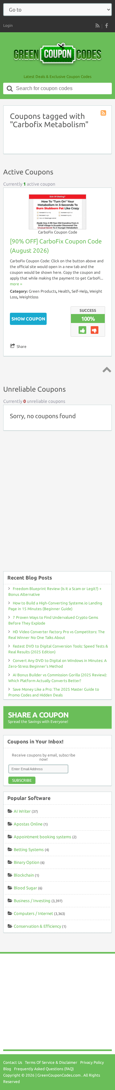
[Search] (9, 88)
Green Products (42, 291)
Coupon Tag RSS (104, 113)
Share (22, 346)
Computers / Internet (33, 913)
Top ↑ (105, 369)
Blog (7, 1069)
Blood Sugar (25, 888)
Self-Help (80, 291)
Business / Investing (32, 900)
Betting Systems (29, 849)
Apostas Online (28, 824)
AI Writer (22, 811)
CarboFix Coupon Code (57, 232)
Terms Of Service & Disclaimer (51, 1062)
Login (8, 25)
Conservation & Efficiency (37, 926)
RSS (97, 25)
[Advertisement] (57, 504)
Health (64, 291)
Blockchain (24, 875)
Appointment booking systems (42, 836)
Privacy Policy (92, 1062)
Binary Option (26, 862)
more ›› (16, 284)
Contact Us (12, 1062)
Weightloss (28, 297)
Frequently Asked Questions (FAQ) (44, 1069)
